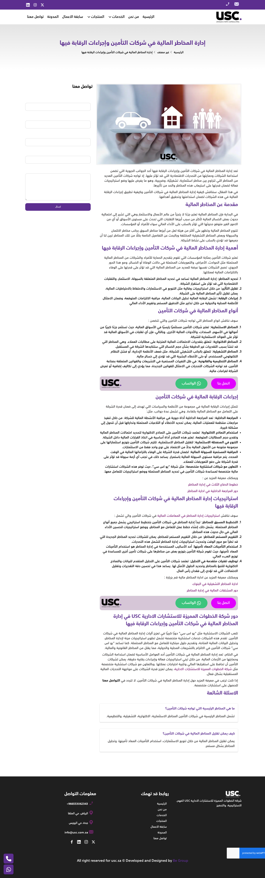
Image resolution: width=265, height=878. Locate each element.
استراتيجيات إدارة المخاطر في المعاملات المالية (188, 515)
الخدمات (118, 17)
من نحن (133, 17)
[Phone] (9, 859)
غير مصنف (163, 52)
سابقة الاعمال (72, 17)
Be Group (180, 860)
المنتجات (97, 17)
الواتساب (189, 383)
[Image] (229, 17)
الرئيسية (148, 17)
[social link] (42, 5)
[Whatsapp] (9, 869)
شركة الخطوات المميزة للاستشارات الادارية (203, 669)
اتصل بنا (223, 383)
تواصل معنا (35, 17)
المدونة (53, 17)
